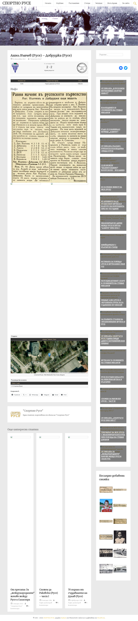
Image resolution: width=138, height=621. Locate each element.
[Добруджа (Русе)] (74, 68)
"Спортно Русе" (36, 59)
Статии (87, 3)
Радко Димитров (45, 603)
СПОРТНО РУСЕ (17, 3)
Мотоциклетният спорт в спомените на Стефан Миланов (113, 283)
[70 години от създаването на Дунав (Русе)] (78, 437)
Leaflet (38, 372)
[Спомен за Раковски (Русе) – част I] (49, 437)
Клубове (59, 3)
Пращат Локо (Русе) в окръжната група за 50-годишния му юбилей (112, 302)
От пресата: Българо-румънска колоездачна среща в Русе (112, 148)
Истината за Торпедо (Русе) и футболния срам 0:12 (113, 264)
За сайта (125, 3)
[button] (49, 355)
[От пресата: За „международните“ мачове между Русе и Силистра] (21, 437)
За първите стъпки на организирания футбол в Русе (113, 321)
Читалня (98, 3)
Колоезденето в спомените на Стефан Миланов (112, 110)
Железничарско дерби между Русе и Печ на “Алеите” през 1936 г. (111, 225)
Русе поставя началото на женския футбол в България (112, 379)
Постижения (74, 3)
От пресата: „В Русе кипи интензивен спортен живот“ (112, 90)
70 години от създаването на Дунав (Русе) (77, 593)
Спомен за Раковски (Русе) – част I (48, 593)
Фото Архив (112, 3)
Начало (48, 3)
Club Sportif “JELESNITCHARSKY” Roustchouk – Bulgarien (112, 167)
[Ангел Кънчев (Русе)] (24, 68)
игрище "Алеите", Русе (49, 339)
